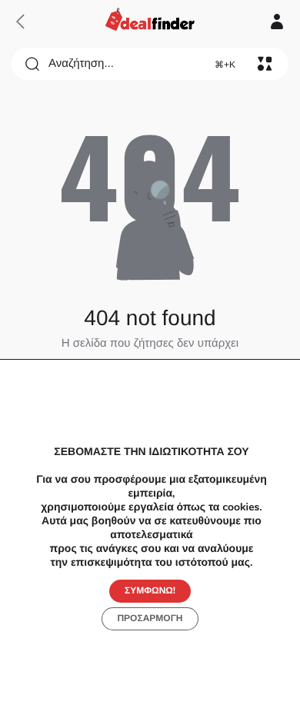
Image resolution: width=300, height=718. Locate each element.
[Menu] (264, 64)
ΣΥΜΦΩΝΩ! (150, 591)
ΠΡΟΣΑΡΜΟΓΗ (149, 619)
